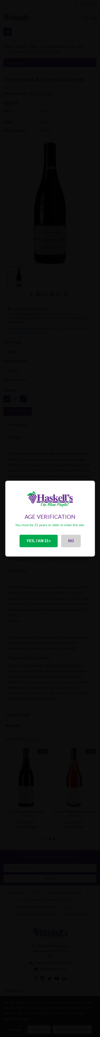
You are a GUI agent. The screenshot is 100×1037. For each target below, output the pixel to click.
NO (71, 541)
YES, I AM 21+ (39, 541)
